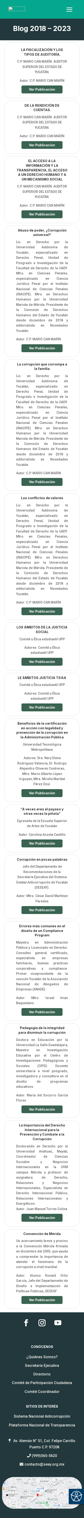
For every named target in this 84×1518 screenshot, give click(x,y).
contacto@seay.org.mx (44, 1464)
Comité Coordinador (42, 1391)
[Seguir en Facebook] (26, 1323)
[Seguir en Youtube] (58, 1323)
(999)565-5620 (44, 1455)
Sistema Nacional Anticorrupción (42, 1416)
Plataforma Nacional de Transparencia (42, 1425)
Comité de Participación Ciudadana (42, 1383)
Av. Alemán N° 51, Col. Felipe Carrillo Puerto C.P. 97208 (44, 1444)
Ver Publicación (42, 89)
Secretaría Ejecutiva (42, 1365)
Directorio (42, 1374)
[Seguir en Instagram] (42, 1323)
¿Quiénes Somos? (42, 1357)
